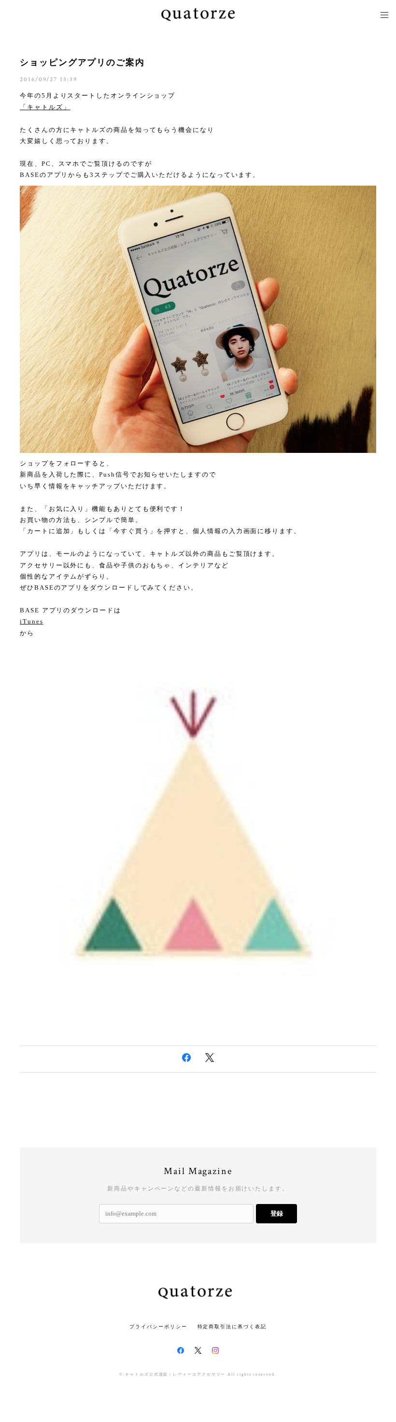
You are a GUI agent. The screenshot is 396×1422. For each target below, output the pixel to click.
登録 (276, 1213)
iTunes (31, 621)
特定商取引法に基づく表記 (232, 1326)
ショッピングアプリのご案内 (82, 62)
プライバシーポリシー (158, 1326)
